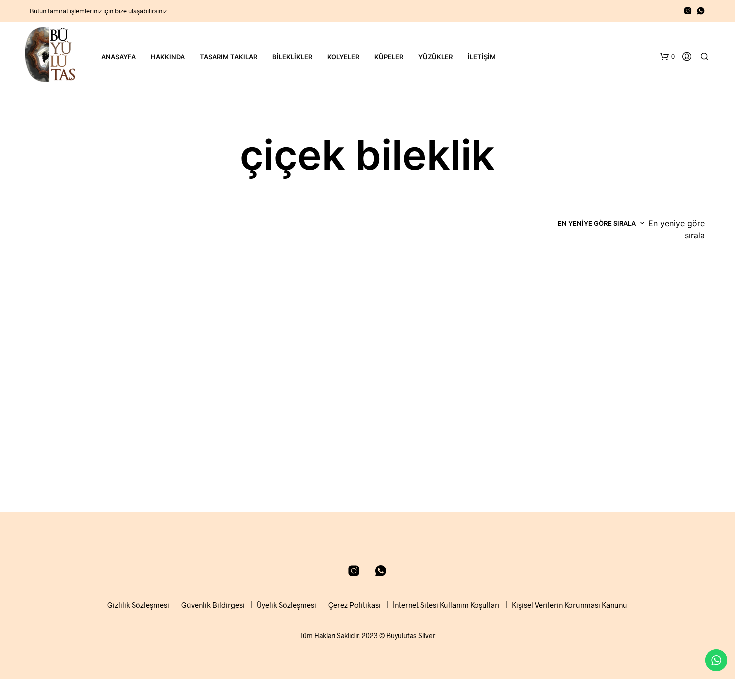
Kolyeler (344, 57)
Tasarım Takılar (229, 57)
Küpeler (389, 57)
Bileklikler (292, 57)
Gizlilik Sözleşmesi (139, 604)
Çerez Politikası (354, 604)
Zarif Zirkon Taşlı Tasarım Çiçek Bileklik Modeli (97, 460)
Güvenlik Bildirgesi (213, 604)
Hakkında (168, 57)
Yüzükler (435, 57)
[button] (667, 57)
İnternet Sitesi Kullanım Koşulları (446, 604)
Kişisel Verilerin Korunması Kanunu (570, 604)
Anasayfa (119, 57)
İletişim (482, 57)
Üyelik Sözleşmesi (286, 604)
